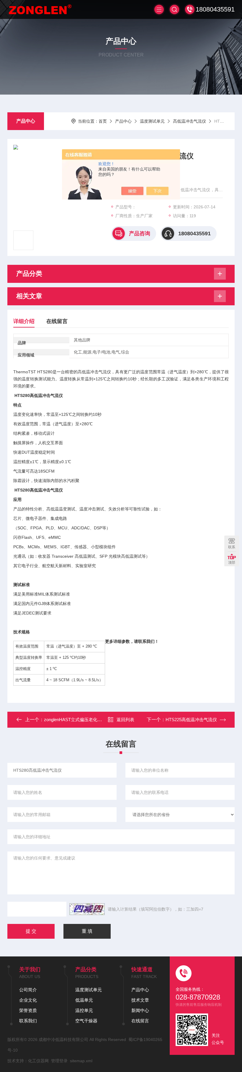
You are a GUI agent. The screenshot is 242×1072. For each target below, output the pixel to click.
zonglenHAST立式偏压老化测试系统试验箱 (86, 719)
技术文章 (140, 1000)
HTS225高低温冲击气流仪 (191, 719)
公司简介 (28, 989)
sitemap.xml (81, 1060)
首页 (103, 121)
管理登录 (59, 1060)
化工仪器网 (38, 1060)
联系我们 (28, 1020)
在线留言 (57, 321)
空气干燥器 (86, 1020)
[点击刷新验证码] (87, 909)
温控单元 (84, 1010)
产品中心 (25, 121)
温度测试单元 (152, 121)
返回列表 (125, 719)
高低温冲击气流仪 (189, 121)
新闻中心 (140, 1010)
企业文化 (28, 1000)
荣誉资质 (28, 1010)
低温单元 (84, 1000)
